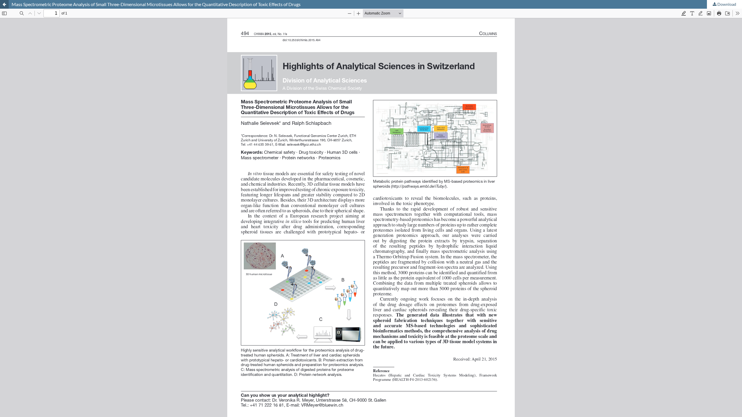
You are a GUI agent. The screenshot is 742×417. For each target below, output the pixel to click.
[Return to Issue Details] (4, 4)
